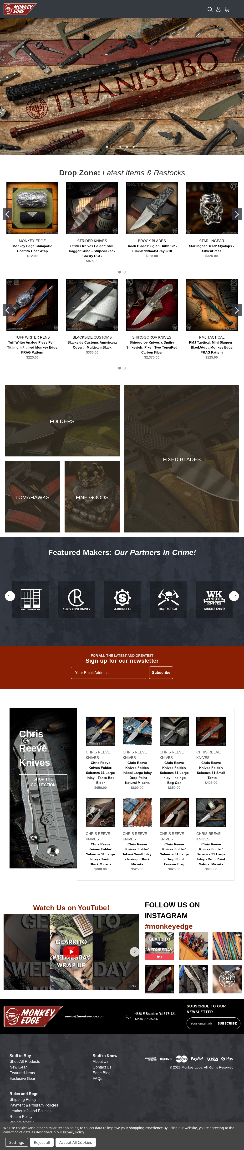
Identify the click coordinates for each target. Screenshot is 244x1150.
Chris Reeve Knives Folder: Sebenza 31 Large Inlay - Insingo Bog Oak (174, 773)
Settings (16, 1142)
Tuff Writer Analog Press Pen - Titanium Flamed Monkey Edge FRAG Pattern (32, 347)
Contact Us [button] (102, 1067)
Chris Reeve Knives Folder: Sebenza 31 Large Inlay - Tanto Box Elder (100, 773)
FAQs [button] (97, 1079)
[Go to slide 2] (237, 214)
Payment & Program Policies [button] (34, 1105)
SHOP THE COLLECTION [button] (43, 782)
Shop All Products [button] (25, 1061)
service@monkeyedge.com (84, 1016)
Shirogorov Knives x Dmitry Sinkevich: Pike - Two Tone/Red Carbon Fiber (152, 347)
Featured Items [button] (22, 1073)
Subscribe (161, 673)
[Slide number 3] (122, 86)
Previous (10, 596)
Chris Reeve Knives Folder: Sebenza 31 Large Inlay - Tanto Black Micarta (100, 854)
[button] (8, 952)
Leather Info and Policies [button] (30, 1111)
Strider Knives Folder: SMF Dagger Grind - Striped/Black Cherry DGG (92, 251)
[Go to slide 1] (7, 214)
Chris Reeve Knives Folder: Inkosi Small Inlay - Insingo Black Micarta (137, 854)
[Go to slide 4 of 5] (127, 147)
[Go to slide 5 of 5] (133, 147)
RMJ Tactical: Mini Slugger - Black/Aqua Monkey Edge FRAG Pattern (211, 347)
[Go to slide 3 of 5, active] (120, 147)
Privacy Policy (73, 1132)
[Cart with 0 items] (226, 9)
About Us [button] (100, 1061)
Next (234, 596)
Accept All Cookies (75, 1142)
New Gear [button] (18, 1067)
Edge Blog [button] (102, 1073)
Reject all (42, 1142)
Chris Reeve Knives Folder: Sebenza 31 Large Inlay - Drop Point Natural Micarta (211, 854)
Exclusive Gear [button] (22, 1079)
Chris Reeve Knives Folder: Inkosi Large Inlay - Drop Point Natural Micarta (137, 773)
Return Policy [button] (21, 1117)
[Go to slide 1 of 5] (107, 147)
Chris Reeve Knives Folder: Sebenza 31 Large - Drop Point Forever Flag (174, 854)
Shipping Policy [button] (23, 1099)
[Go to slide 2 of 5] (113, 147)
